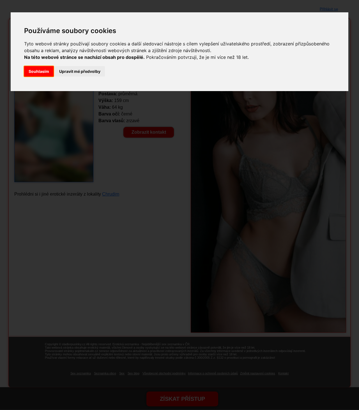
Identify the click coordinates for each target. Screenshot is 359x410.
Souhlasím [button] (39, 71)
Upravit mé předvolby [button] (79, 71)
